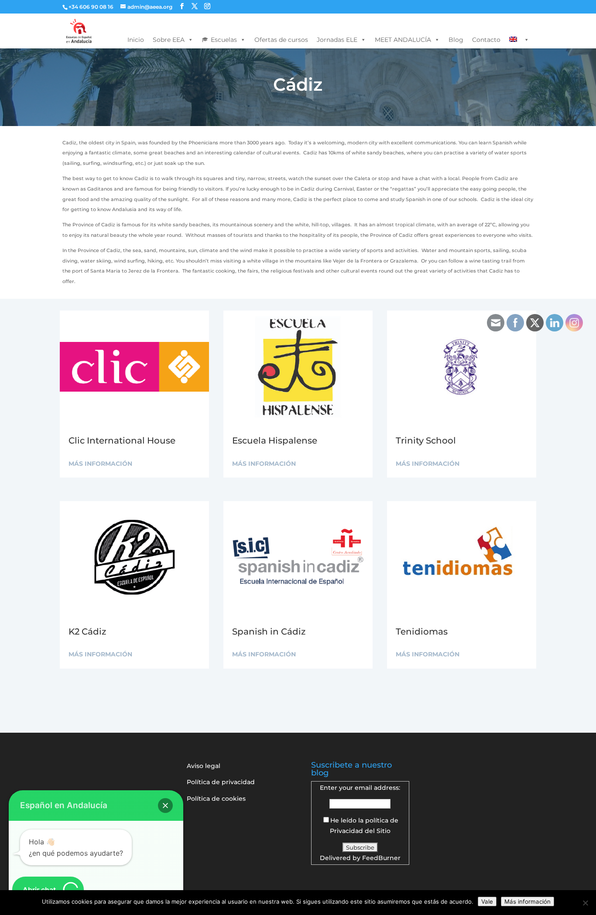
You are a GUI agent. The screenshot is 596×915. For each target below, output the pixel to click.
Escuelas (224, 40)
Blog (456, 40)
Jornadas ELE (337, 40)
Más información (527, 901)
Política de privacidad (221, 782)
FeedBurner (381, 858)
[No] (585, 902)
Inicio (135, 40)
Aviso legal (203, 766)
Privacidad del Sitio (360, 831)
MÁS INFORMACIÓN (100, 464)
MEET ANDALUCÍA (403, 40)
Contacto (486, 40)
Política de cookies (216, 798)
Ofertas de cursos (281, 40)
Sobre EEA (169, 40)
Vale (487, 901)
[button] (165, 805)
